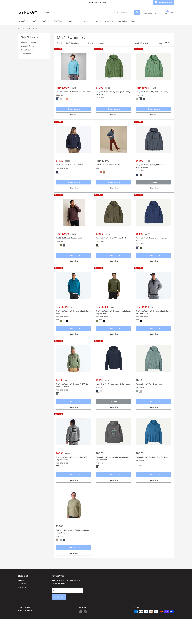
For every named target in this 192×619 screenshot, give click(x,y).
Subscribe (59, 597)
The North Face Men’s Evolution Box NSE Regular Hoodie (71, 458)
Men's (34, 21)
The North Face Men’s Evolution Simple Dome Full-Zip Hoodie (153, 312)
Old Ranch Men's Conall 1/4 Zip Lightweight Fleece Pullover (72, 531)
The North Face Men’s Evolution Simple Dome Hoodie (73, 312)
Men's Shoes (26, 54)
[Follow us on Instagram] (85, 611)
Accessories (84, 21)
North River (100, 387)
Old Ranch (60, 536)
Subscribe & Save (165, 2)
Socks (71, 21)
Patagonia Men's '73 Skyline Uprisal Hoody (152, 92)
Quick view (73, 115)
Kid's (44, 21)
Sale (97, 21)
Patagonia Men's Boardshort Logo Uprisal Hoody (151, 239)
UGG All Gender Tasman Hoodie (108, 165)
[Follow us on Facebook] (80, 611)
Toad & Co (59, 241)
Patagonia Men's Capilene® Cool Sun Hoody (152, 457)
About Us (109, 21)
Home (20, 29)
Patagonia (100, 97)
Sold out (153, 182)
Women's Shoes (27, 46)
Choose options (74, 109)
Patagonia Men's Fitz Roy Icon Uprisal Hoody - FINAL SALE (113, 93)
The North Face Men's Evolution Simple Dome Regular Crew (113, 312)
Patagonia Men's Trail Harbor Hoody (149, 384)
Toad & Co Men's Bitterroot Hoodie (69, 238)
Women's (21, 21)
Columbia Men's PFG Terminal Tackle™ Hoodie (73, 92)
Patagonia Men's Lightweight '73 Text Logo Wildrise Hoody (152, 166)
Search (21, 580)
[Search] (137, 12)
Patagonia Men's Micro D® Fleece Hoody (111, 238)
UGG (97, 168)
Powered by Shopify (25, 610)
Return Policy (122, 21)
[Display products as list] (169, 43)
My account (149, 13)
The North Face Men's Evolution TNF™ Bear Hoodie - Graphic (72, 385)
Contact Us (135, 21)
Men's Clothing (27, 50)
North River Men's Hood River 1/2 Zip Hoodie (113, 384)
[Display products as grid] (166, 43)
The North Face (62, 168)
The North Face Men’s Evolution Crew (70, 165)
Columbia (59, 95)
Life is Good (57, 21)
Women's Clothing (28, 42)
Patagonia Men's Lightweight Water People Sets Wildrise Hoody (112, 458)
